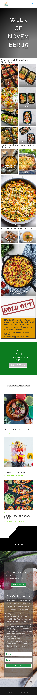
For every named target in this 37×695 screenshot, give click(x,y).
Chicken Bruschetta (27, 141)
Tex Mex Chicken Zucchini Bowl (18, 225)
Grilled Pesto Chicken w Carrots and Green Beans (27, 104)
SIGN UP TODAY (18, 365)
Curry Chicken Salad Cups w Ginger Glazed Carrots (9, 121)
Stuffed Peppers (27, 124)
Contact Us (18, 585)
